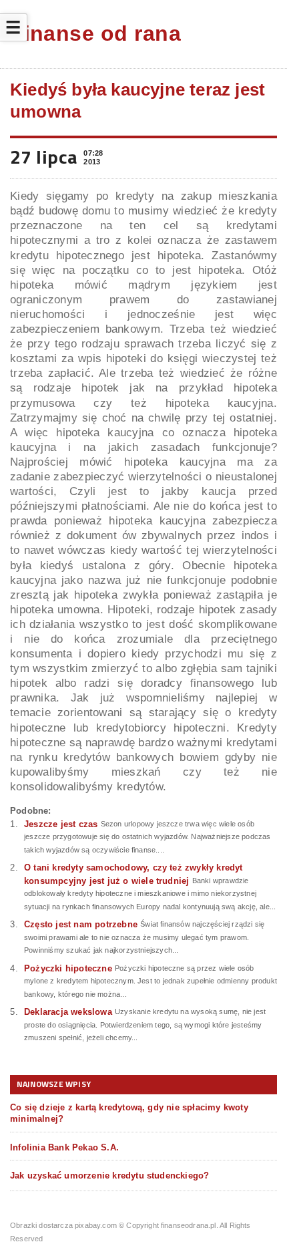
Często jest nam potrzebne (80, 924)
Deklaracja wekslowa (68, 1012)
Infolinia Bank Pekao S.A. (64, 1147)
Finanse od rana (95, 33)
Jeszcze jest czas (60, 824)
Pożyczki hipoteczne (68, 968)
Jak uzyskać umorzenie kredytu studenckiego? (109, 1175)
